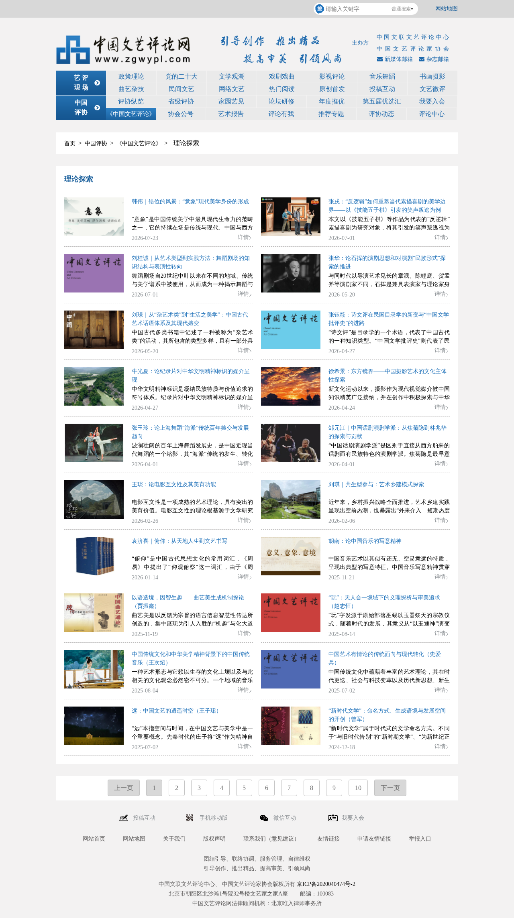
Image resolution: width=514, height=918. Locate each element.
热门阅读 (282, 88)
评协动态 (381, 113)
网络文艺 (232, 88)
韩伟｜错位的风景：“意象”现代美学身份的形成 (190, 202)
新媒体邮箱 (399, 59)
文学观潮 (232, 76)
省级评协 (181, 101)
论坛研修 (281, 101)
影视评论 (332, 76)
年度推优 (332, 101)
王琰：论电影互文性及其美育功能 (174, 484)
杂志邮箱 (437, 59)
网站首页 (94, 839)
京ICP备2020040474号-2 (326, 884)
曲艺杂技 (131, 88)
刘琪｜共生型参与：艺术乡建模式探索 (376, 484)
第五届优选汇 (382, 101)
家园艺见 (231, 101)
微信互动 (285, 818)
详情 (243, 237)
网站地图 (446, 9)
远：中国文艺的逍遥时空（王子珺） (177, 711)
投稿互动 (382, 88)
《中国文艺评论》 (131, 114)
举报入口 (420, 839)
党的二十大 (181, 76)
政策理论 (131, 76)
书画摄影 (432, 76)
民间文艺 (181, 88)
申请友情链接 (374, 839)
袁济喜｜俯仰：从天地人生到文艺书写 (179, 541)
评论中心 (432, 113)
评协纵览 (131, 101)
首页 (69, 143)
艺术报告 (231, 113)
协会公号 (181, 113)
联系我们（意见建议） (271, 839)
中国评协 (96, 143)
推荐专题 (331, 113)
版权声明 (214, 839)
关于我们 (174, 839)
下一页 (390, 787)
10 (358, 787)
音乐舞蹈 (382, 76)
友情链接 (328, 839)
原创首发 (332, 88)
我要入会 (432, 101)
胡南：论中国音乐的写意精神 (365, 541)
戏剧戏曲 (282, 76)
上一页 (123, 787)
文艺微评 (432, 88)
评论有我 (281, 113)
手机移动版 (214, 818)
